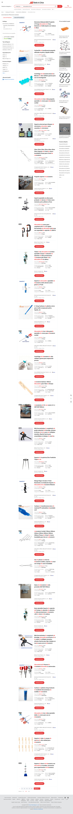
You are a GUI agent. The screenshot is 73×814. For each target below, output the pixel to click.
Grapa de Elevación (26, 9)
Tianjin (5, 69)
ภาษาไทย (32, 800)
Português (47, 799)
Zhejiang (5, 63)
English (13, 799)
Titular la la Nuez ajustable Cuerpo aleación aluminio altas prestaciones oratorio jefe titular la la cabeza (44, 255)
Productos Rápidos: (18, 9)
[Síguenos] (65, 797)
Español (37, 799)
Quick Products (24, 802)
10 (23, 791)
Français (32, 799)
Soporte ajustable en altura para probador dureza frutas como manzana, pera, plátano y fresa (44, 200)
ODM (5, 56)
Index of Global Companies (56, 802)
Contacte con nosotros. (9, 79)
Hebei (5, 67)
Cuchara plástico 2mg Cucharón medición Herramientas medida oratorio (44, 689)
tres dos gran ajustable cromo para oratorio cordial (44, 333)
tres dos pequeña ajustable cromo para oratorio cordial (44, 101)
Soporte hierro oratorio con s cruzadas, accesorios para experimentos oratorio (44, 765)
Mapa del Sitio (54, 797)
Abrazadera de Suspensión (65, 172)
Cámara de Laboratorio (64, 150)
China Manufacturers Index (33, 802)
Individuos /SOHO (7, 49)
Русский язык (57, 799)
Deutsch (41, 799)
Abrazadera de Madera (46, 9)
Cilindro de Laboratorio (64, 164)
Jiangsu (5, 65)
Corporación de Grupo (8, 48)
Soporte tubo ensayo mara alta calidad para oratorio (42, 740)
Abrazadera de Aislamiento (65, 168)
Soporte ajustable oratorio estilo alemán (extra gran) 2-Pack (44, 282)
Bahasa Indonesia (48, 800)
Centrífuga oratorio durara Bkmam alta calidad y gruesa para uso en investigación (45, 75)
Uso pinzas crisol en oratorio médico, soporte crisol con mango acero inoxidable (44, 561)
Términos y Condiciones (38, 809)
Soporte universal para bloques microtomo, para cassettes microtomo (44, 126)
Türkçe (36, 800)
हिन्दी (28, 800)
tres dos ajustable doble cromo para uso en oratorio (44, 715)
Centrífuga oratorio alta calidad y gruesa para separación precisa (43, 358)
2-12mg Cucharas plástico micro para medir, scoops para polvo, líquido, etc (44, 308)
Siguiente (36, 788)
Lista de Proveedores (19, 17)
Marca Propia (7, 58)
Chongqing (6, 71)
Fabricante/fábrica (8, 44)
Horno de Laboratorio (64, 166)
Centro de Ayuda (7, 797)
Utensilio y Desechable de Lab (8, 26)
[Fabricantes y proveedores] (36, 2)
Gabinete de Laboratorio (64, 157)
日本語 (28, 799)
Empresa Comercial (8, 46)
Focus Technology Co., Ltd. (34, 804)
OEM (5, 55)
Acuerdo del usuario (22, 797)
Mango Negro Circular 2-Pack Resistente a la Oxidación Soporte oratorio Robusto (44, 482)
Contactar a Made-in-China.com (43, 797)
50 (28, 791)
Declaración (14, 797)
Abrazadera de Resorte (64, 153)
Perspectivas (60, 797)
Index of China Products (45, 802)
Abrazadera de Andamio (64, 161)
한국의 (63, 799)
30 (26, 791)
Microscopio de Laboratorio (65, 170)
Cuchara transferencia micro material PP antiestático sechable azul (44, 508)
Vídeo (20, 98)
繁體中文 (23, 799)
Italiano (51, 799)
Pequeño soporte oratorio (43, 176)
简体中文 (18, 799)
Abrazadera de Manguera (36, 9)
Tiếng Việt (41, 800)
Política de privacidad (32, 797)
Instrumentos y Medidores (8, 23)
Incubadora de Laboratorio (65, 155)
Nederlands (23, 800)
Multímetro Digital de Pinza (65, 159)
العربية (67, 799)
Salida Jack (61, 175)
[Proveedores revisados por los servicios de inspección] (9, 36)
